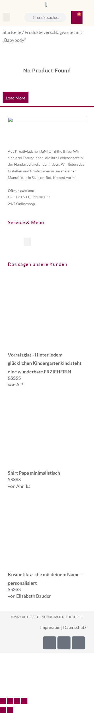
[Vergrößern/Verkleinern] (3, 701)
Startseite (12, 32)
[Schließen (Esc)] (24, 701)
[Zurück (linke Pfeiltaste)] (3, 710)
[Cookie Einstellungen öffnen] (39, 690)
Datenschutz (74, 627)
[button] (6, 17)
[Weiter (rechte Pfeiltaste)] (10, 710)
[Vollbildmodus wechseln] (10, 701)
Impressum (50, 627)
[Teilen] (17, 701)
